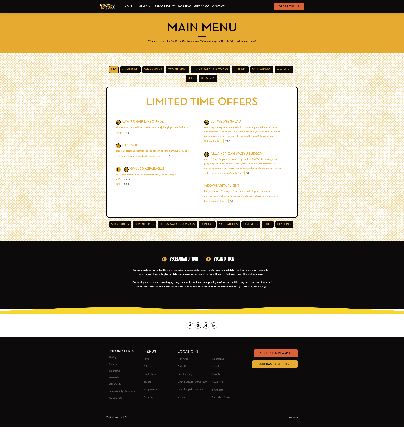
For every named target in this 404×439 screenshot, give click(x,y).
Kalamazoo (218, 359)
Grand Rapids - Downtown (192, 382)
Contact (218, 6)
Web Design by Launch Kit (116, 417)
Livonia (216, 374)
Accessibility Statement (122, 391)
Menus (143, 6)
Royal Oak (217, 382)
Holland (182, 397)
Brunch (147, 382)
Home (129, 6)
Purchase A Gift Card (274, 364)
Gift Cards (201, 6)
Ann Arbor (183, 358)
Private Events (165, 6)
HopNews (184, 6)
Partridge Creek (221, 397)
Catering (148, 397)
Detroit (182, 366)
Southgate (217, 390)
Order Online (289, 6)
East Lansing (185, 374)
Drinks (147, 366)
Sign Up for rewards (275, 353)
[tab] (114, 69)
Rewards (114, 377)
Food (146, 358)
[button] (144, 6)
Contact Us (115, 398)
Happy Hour (150, 389)
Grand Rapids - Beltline (191, 389)
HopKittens (149, 374)
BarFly (112, 357)
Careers (113, 364)
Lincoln (216, 366)
